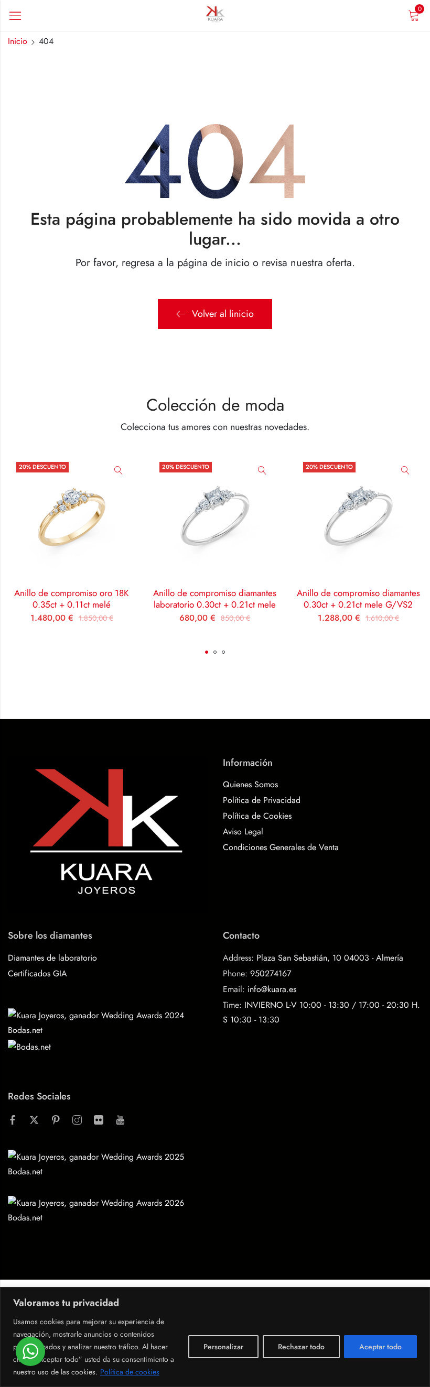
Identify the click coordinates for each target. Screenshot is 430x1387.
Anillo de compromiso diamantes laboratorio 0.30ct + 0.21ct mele (214, 599)
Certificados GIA (37, 973)
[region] (215, 1337)
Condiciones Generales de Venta (281, 847)
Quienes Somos (250, 784)
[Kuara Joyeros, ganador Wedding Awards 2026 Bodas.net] (107, 1210)
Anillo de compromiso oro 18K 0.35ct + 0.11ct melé (71, 599)
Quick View (118, 470)
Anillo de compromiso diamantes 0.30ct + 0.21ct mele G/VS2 (358, 599)
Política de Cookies (257, 816)
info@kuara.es (272, 989)
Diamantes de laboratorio (52, 958)
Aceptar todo (380, 1346)
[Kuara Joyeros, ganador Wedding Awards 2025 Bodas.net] (107, 1164)
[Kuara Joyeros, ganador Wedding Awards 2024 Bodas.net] (107, 1022)
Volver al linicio (223, 314)
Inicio (17, 41)
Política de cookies (129, 1372)
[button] (206, 652)
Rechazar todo (301, 1346)
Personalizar (223, 1346)
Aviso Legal (243, 831)
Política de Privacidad (261, 800)
